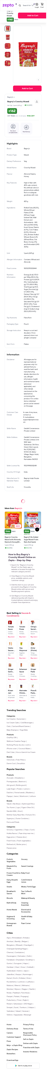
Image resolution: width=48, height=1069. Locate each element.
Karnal (9, 978)
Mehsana (25, 985)
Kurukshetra (11, 982)
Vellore (9, 1015)
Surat (16, 1007)
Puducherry (11, 1000)
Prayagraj (24, 996)
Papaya (9, 796)
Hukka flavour (12, 833)
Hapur (25, 963)
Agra (8, 938)
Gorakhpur (29, 960)
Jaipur (25, 971)
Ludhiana (29, 982)
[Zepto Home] (8, 5)
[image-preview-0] (8, 29)
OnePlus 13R (11, 738)
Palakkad (16, 993)
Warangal (27, 1015)
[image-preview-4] (8, 63)
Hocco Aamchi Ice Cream (25, 752)
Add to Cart (32, 15)
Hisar (17, 967)
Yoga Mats (24, 730)
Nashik (31, 989)
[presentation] (38, 80)
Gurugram (18, 963)
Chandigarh (28, 945)
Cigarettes (19, 830)
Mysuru (17, 989)
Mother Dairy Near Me (15, 815)
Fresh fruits (11, 841)
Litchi (27, 745)
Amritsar (10, 941)
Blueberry (30, 793)
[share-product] (37, 101)
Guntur (9, 963)
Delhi (29, 956)
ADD (18, 526)
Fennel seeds (19, 793)
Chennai (10, 952)
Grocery (10, 830)
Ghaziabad (20, 960)
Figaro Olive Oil (27, 807)
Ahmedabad (16, 938)
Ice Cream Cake (13, 723)
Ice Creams (11, 719)
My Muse (16, 804)
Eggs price (11, 837)
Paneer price (11, 848)
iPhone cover (12, 749)
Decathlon (21, 763)
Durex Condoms (22, 818)
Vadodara (10, 1011)
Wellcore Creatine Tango (16, 741)
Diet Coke (10, 752)
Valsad (18, 1011)
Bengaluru (11, 945)
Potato (19, 789)
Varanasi (25, 1011)
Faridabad (10, 960)
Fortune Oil (30, 815)
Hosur (23, 967)
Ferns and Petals (13, 822)
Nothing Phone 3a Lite (15, 745)
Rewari (9, 1004)
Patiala (16, 996)
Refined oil (11, 844)
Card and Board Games (21, 726)
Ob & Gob (10, 760)
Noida (9, 993)
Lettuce (33, 796)
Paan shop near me (26, 833)
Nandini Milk (11, 811)
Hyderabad (11, 971)
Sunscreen (21, 719)
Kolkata (22, 978)
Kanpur (18, 974)
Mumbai (10, 989)
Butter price (21, 844)
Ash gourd (11, 785)
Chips (26, 830)
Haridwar (10, 967)
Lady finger (11, 789)
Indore (19, 971)
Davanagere (11, 956)
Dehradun (21, 956)
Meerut (17, 985)
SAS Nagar (28, 1004)
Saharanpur (18, 1004)
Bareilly (17, 941)
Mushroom (24, 796)
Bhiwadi (19, 945)
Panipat (9, 996)
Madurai (10, 985)
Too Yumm (11, 807)
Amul (20, 811)
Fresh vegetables (23, 841)
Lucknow (21, 982)
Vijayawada (18, 1015)
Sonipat (9, 1007)
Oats (8, 726)
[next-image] (38, 80)
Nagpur (25, 989)
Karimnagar (27, 974)
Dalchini (10, 793)
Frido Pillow (20, 760)
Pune (19, 1000)
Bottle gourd (21, 785)
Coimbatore (19, 952)
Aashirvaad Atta (28, 804)
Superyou (10, 818)
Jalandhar (10, 974)
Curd (32, 830)
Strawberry (19, 778)
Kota (28, 978)
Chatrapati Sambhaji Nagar (17, 949)
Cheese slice (21, 837)
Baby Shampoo (12, 730)
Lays (18, 807)
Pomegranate (12, 782)
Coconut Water (24, 749)
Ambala (26, 938)
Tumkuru (23, 1007)
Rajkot (25, 1000)
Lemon (26, 789)
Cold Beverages (26, 723)
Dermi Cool (11, 763)
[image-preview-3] (8, 55)
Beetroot (22, 782)
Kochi (15, 978)
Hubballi (30, 967)
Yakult (9, 804)
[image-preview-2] (8, 46)
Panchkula (25, 993)
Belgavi (24, 941)
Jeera (16, 796)
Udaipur (31, 1007)
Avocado (10, 778)
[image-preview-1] (8, 37)
